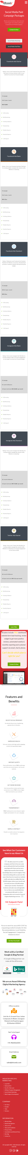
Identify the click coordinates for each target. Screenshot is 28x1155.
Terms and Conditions (10, 1127)
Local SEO (7, 1083)
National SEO (8, 1085)
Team (6, 1109)
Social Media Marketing (14, 41)
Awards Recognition (10, 1123)
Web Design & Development (12, 1094)
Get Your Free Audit (14, 941)
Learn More (14, 627)
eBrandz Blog (8, 1121)
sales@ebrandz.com (14, 1062)
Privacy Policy (8, 1129)
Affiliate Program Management (12, 1090)
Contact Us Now (14, 29)
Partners (7, 1111)
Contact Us (7, 1136)
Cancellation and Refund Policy (12, 1132)
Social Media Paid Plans (14, 46)
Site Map (7, 1134)
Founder (7, 1106)
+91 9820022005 (14, 1043)
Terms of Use (8, 1125)
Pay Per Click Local (9, 1088)
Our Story (7, 1104)
